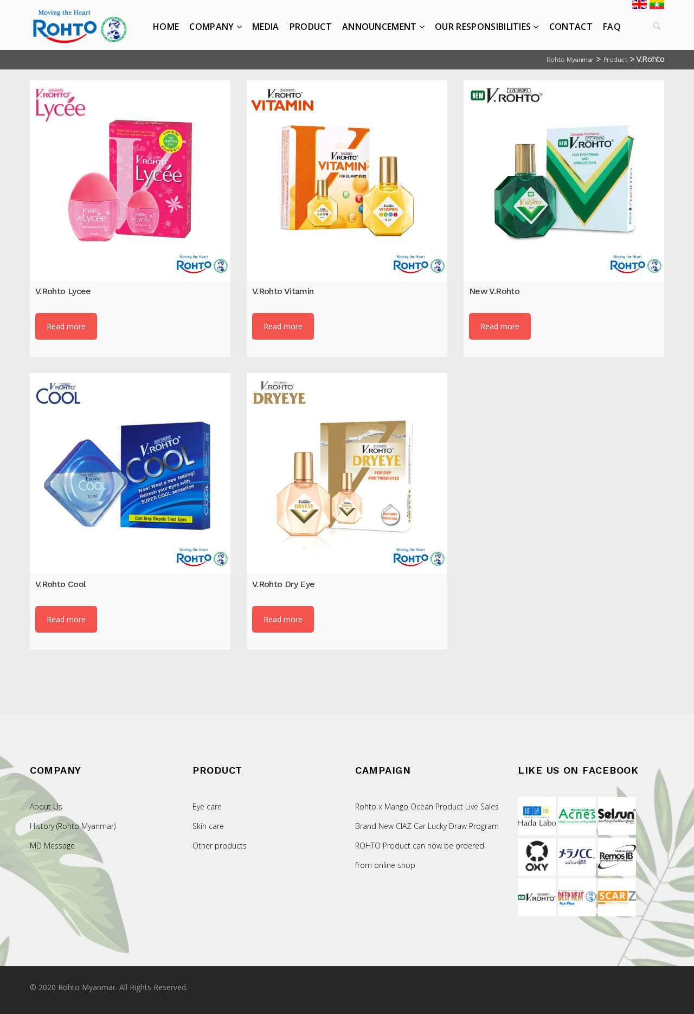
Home (166, 27)
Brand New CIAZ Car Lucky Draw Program (427, 826)
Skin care (208, 826)
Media (265, 27)
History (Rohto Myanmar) (72, 826)
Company (211, 27)
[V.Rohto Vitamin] (347, 180)
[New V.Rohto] (564, 180)
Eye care (207, 806)
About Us (46, 806)
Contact (571, 27)
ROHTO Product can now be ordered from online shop (419, 855)
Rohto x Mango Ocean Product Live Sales (427, 806)
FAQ (612, 27)
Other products (219, 845)
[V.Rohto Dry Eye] (347, 473)
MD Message (52, 845)
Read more (66, 326)
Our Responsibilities (483, 27)
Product (311, 27)
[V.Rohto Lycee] (130, 180)
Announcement (379, 27)
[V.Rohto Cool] (130, 473)
